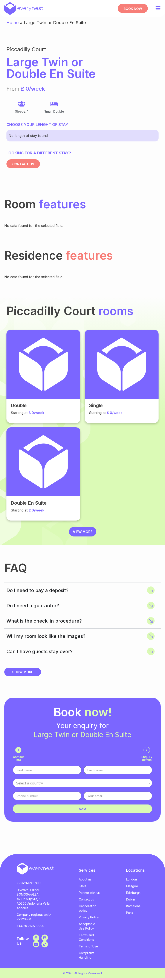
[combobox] (82, 783)
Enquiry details (146, 758)
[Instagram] (36, 938)
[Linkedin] (44, 938)
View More (82, 532)
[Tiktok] (44, 944)
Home (12, 22)
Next (82, 809)
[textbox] (82, 783)
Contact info (18, 758)
